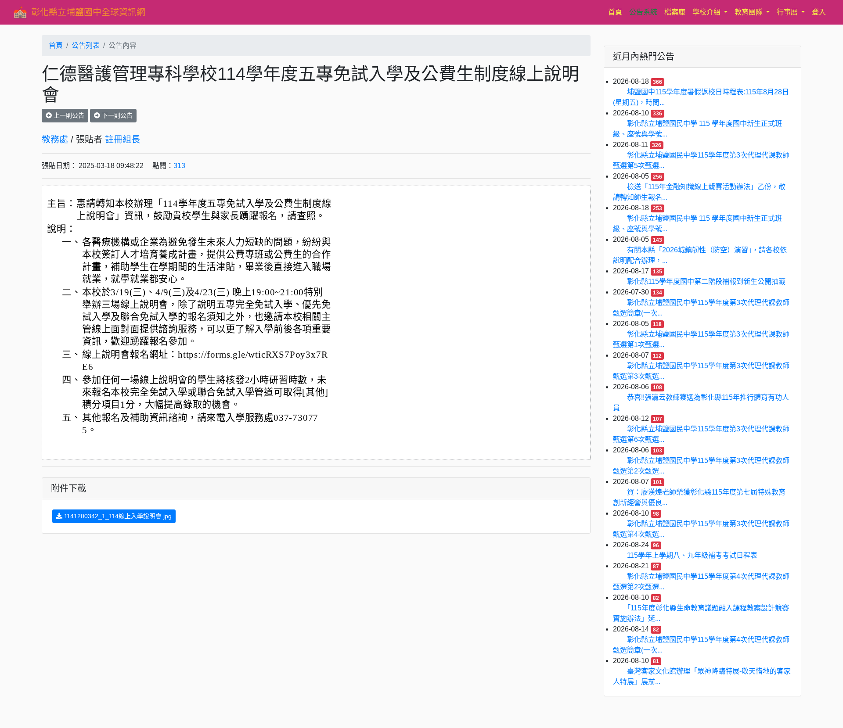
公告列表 (86, 45)
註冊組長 (122, 139)
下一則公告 (116, 115)
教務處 (55, 139)
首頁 (617, 12)
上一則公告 (68, 115)
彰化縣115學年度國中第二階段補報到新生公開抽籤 (706, 281)
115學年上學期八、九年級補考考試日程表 (692, 555)
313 (179, 165)
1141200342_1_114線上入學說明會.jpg (117, 516)
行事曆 (788, 12)
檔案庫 (674, 12)
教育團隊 (749, 12)
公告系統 (643, 12)
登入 (819, 12)
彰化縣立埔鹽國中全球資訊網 (88, 12)
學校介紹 (707, 12)
